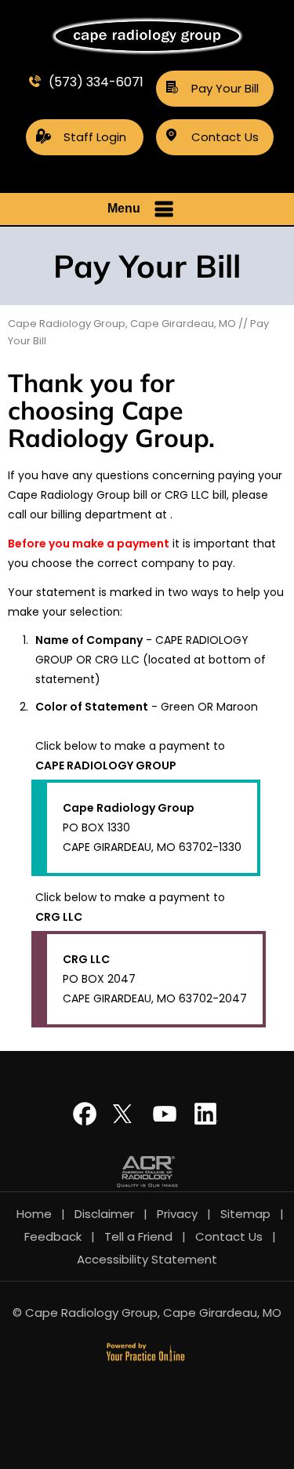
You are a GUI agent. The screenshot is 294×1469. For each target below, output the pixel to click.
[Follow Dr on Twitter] (127, 1120)
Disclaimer (104, 1213)
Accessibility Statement (147, 1259)
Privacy (177, 1213)
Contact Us (225, 137)
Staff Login (95, 137)
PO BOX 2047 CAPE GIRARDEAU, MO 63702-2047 (155, 978)
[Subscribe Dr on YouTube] (167, 1120)
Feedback (53, 1236)
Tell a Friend (138, 1236)
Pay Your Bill (225, 88)
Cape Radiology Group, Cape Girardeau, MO (122, 323)
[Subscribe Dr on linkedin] (206, 1120)
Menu (123, 208)
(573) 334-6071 (96, 82)
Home (34, 1213)
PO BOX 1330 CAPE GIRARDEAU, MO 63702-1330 (152, 827)
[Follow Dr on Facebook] (88, 1120)
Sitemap (245, 1213)
